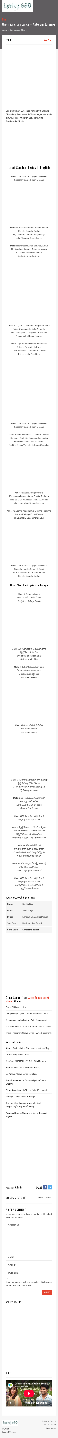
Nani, (24, 923)
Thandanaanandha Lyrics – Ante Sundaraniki (26, 1020)
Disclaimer (51, 1428)
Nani (4, 19)
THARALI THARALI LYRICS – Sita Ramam (26, 1061)
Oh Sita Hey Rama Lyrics (17, 1054)
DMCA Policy (50, 1425)
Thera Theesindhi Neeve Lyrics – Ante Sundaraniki (29, 1033)
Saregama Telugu (30, 929)
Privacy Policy (49, 1421)
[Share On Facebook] (45, 1187)
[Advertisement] (29, 76)
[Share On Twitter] (50, 1187)
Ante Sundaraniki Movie (15, 30)
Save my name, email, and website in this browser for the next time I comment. (29, 1284)
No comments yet (16, 1197)
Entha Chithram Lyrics (16, 1007)
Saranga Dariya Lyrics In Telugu (20, 1096)
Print (49, 40)
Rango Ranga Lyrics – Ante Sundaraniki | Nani (27, 1013)
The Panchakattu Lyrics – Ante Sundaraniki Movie (28, 1026)
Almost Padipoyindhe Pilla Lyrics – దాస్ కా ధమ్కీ (27, 1048)
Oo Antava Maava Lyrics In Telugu (21, 1074)
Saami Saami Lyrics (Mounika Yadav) (23, 1067)
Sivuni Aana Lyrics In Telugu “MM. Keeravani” (26, 1090)
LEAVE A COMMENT (44, 1198)
